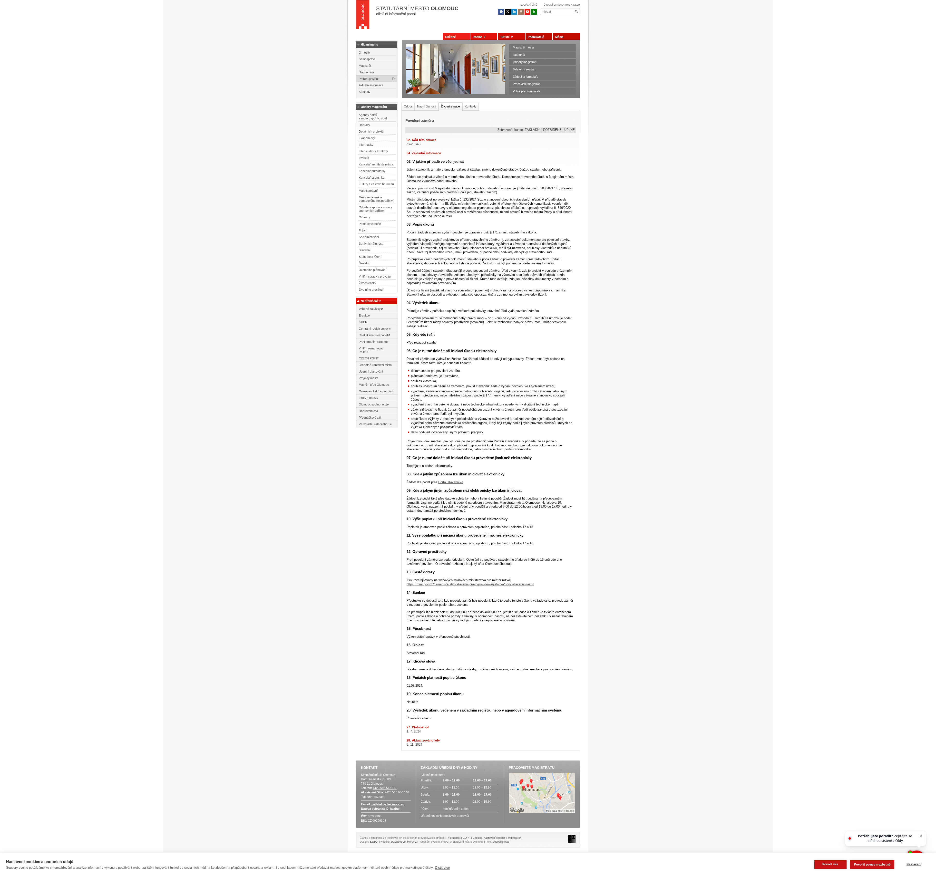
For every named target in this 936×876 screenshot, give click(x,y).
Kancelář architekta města (376, 164)
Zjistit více (442, 867)
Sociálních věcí (369, 237)
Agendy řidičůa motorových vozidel (373, 116)
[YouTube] (527, 12)
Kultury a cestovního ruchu (376, 184)
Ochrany (364, 217)
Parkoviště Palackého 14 (375, 424)
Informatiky (366, 144)
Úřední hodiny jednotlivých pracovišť (445, 816)
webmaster (514, 837)
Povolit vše (830, 864)
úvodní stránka (554, 5)
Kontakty (364, 92)
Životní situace (450, 106)
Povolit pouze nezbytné (872, 864)
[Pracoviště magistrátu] (542, 793)
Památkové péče (370, 224)
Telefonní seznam (524, 69)
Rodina (478, 37)
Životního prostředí (371, 289)
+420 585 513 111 (385, 788)
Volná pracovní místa (526, 91)
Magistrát (365, 65)
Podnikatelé (536, 37)
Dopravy (364, 125)
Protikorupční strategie (374, 342)
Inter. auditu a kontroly (373, 151)
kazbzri (395, 808)
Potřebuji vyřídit (369, 79)
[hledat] (576, 11)
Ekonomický (367, 138)
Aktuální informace (371, 85)
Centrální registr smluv (374, 328)
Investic (364, 158)
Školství (364, 263)
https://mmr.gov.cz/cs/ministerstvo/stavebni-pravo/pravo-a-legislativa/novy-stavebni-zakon (470, 584)
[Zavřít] (921, 836)
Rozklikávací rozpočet (374, 335)
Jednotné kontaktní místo (375, 365)
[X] (508, 12)
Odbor (408, 106)
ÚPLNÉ (569, 130)
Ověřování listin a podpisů (376, 391)
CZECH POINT (369, 358)
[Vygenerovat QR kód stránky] (570, 838)
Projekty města (368, 378)
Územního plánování (372, 270)
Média (559, 37)
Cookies (477, 837)
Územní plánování (371, 371)
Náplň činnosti (426, 106)
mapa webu (573, 5)
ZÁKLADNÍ (532, 130)
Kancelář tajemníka (371, 177)
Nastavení (914, 864)
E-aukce (364, 315)
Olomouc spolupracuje (374, 404)
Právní (363, 230)
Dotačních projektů (371, 131)
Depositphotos (500, 841)
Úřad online (366, 72)
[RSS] (534, 12)
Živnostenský (367, 283)
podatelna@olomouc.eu (387, 804)
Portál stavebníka (450, 482)
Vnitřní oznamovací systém (371, 350)
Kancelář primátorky (372, 171)
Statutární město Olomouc (378, 775)
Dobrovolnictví (368, 411)
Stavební (364, 250)
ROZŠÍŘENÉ (552, 130)
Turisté (505, 37)
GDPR (363, 322)
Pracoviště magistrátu (527, 84)
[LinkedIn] (514, 12)
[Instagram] (521, 12)
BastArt (374, 841)
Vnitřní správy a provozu (375, 276)
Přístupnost (453, 837)
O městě (364, 52)
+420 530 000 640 (397, 792)
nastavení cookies (495, 837)
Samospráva (367, 59)
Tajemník (519, 55)
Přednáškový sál (370, 417)
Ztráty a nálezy (368, 398)
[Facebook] (501, 12)
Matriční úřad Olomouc (374, 384)
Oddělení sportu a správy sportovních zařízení (375, 209)
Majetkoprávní (368, 191)
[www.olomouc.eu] (362, 16)
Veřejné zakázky (370, 309)
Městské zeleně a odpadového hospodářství (376, 199)
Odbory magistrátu (525, 62)
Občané (450, 37)
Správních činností (371, 243)
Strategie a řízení (370, 257)
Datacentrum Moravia (404, 841)
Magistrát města (523, 47)
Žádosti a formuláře (525, 76)
